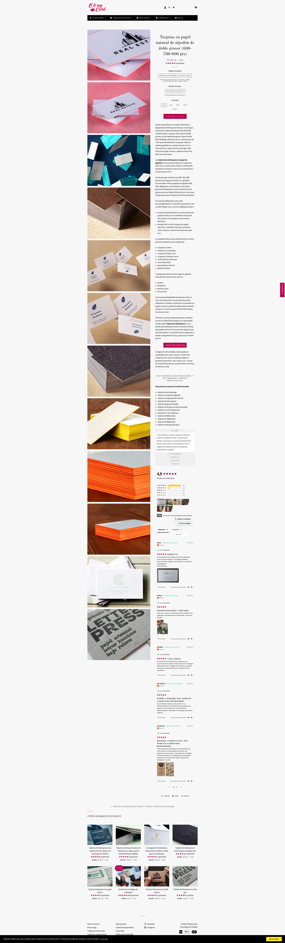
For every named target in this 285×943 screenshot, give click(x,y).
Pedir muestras (93, 924)
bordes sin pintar (175, 91)
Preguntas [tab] (175, 530)
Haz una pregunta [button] (185, 523)
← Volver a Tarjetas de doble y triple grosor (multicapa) (142, 807)
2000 (175, 109)
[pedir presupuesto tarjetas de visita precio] (175, 345)
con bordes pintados (175, 95)
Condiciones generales (125, 927)
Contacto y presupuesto (97, 934)
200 (171, 105)
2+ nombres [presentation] (175, 454)
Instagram (151, 927)
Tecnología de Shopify (189, 927)
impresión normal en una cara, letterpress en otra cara (175, 80)
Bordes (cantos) (175, 86)
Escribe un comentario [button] (184, 519)
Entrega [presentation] (175, 457)
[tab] (175, 430)
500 (178, 105)
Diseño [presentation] (175, 431)
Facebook (151, 924)
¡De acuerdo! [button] (274, 939)
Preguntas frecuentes (96, 931)
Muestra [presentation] (175, 461)
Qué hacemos (121, 924)
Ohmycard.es (192, 924)
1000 (185, 105)
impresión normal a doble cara (175, 75)
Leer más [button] (104, 939)
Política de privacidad (124, 934)
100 (164, 105)
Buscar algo (92, 927)
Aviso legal (120, 931)
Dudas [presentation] (175, 464)
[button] (189, 587)
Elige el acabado (175, 71)
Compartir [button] (163, 587)
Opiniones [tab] (161, 530)
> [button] (180, 787)
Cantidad (175, 100)
